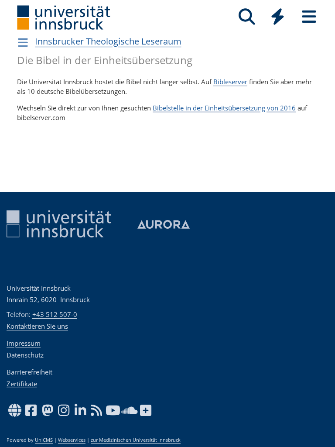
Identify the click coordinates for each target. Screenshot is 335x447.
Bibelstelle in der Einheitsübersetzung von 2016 (224, 107)
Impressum (24, 343)
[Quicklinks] (277, 17)
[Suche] (246, 17)
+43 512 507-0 (54, 314)
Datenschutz (25, 355)
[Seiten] (309, 17)
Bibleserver (230, 81)
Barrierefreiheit (29, 372)
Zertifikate (22, 383)
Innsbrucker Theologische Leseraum (108, 41)
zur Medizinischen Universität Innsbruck (136, 440)
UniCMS (44, 440)
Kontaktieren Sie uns (37, 326)
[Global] (278, 17)
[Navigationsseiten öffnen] (23, 42)
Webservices (71, 440)
